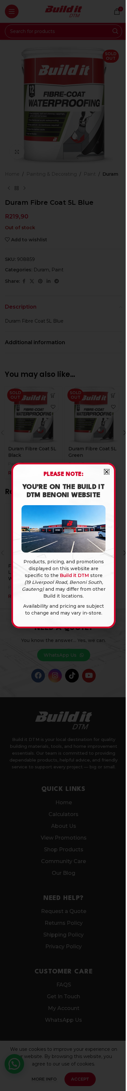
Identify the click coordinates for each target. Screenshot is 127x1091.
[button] (106, 471)
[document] (63, 545)
